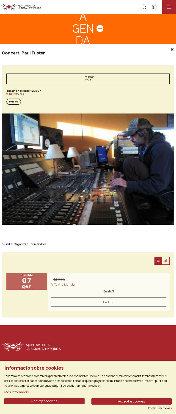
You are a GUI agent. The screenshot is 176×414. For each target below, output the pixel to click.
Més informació (16, 392)
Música (13, 101)
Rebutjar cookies (44, 401)
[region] (88, 169)
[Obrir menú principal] (169, 7)
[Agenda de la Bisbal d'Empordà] (20, 7)
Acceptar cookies (131, 401)
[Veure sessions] (158, 261)
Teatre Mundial (16, 93)
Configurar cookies (160, 408)
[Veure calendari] (166, 261)
